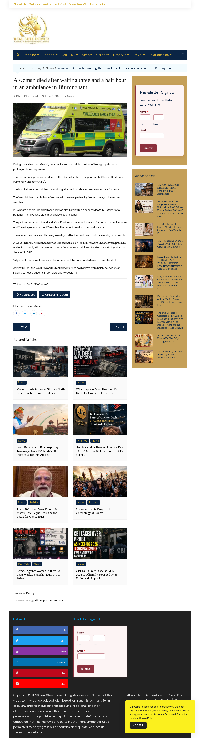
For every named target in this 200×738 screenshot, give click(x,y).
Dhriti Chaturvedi (27, 96)
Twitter (25, 313)
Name (144, 111)
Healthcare (27, 295)
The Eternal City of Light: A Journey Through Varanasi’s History (169, 354)
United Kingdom (56, 295)
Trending (29, 55)
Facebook (16, 313)
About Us (19, 4)
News (70, 96)
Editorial (49, 55)
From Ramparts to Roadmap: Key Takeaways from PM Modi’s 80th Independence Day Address (37, 450)
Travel (137, 55)
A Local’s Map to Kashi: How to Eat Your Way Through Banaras (169, 338)
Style (86, 55)
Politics (34, 502)
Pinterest (42, 313)
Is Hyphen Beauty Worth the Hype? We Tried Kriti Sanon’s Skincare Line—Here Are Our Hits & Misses (169, 282)
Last (155, 124)
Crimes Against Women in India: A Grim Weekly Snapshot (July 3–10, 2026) (38, 574)
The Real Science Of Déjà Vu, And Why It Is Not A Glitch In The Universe (170, 243)
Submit (148, 148)
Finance (82, 440)
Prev (23, 327)
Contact (102, 4)
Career (101, 55)
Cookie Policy (146, 718)
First (142, 124)
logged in (34, 600)
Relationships (159, 55)
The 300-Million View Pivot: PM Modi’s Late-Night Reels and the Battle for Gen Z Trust (37, 512)
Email (144, 130)
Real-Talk (68, 55)
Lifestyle (119, 55)
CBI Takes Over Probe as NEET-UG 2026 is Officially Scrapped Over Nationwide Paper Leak (98, 574)
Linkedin (33, 313)
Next (117, 327)
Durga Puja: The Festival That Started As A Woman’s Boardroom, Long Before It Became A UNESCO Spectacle (169, 263)
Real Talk (23, 564)
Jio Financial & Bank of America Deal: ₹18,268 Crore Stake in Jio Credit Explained (100, 450)
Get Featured (38, 4)
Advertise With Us (81, 4)
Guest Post (58, 4)
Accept (138, 725)
